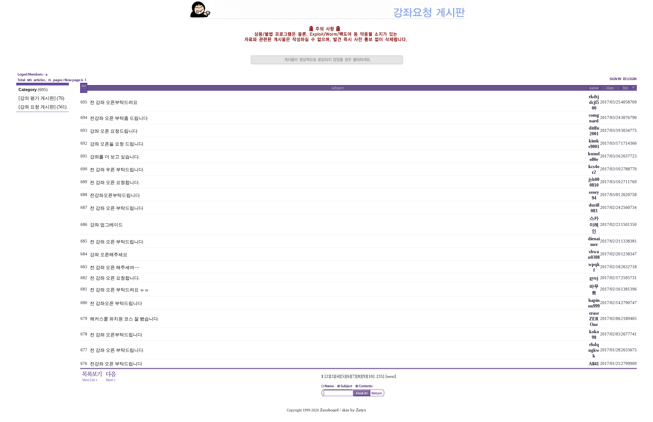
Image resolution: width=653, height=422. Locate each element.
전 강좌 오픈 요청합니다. (115, 182)
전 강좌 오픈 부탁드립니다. (117, 241)
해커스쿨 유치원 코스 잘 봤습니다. (124, 319)
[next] (390, 376)
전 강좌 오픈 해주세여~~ (114, 267)
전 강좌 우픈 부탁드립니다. (117, 169)
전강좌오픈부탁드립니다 (115, 195)
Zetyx (361, 410)
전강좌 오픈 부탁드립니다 (116, 363)
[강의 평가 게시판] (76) (41, 98)
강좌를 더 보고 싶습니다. (115, 156)
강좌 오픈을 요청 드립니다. (117, 144)
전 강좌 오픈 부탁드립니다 (116, 208)
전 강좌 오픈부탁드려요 (114, 102)
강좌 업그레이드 (106, 224)
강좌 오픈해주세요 (108, 254)
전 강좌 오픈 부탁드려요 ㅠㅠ (119, 289)
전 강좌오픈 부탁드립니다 (116, 303)
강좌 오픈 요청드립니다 (114, 131)
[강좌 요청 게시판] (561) (43, 107)
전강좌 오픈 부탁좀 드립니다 (119, 118)
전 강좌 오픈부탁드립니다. (116, 334)
